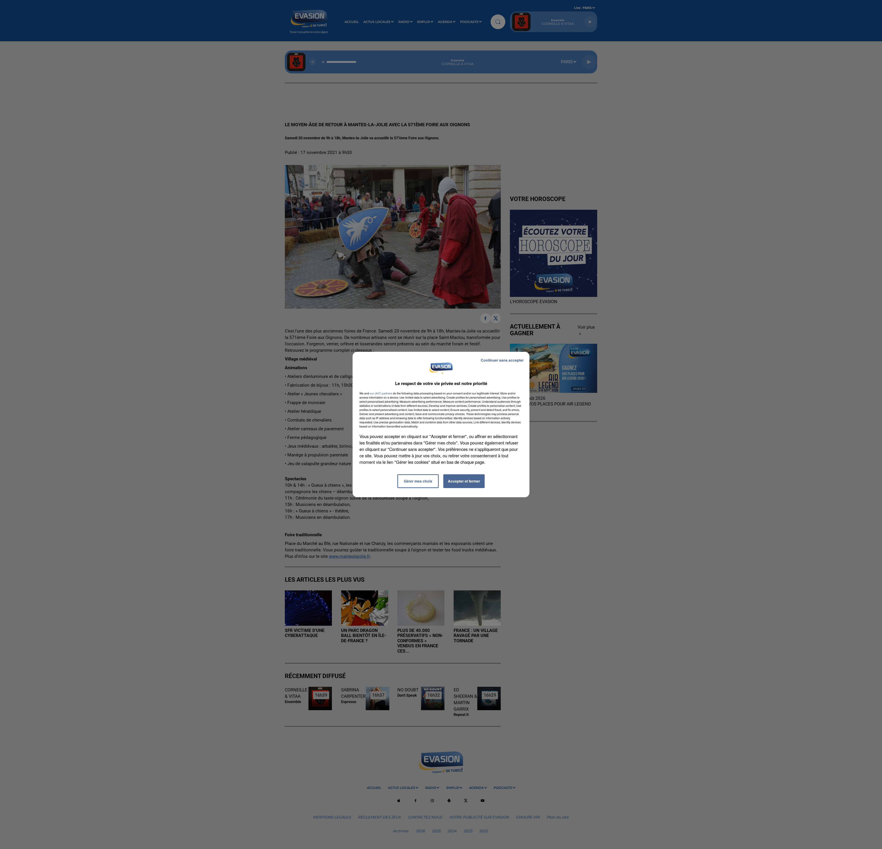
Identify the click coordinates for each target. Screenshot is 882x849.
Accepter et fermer (464, 481)
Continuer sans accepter (502, 360)
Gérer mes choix (418, 481)
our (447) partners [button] (381, 393)
